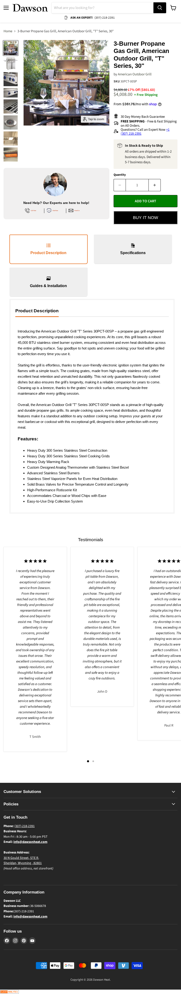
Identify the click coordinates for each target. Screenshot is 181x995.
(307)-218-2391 (24, 826)
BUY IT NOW (145, 217)
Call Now (33, 210)
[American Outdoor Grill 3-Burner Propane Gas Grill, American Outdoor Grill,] (10, 48)
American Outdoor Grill (135, 74)
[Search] (159, 7)
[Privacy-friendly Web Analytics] (9, 992)
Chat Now (55, 210)
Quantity (120, 175)
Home (8, 31)
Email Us (77, 210)
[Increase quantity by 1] (155, 185)
